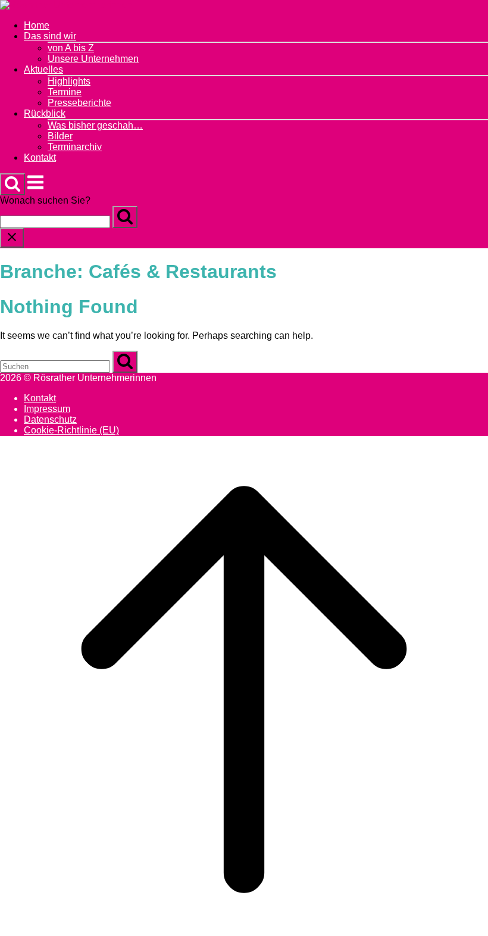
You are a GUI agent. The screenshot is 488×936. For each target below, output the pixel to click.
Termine (65, 92)
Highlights (69, 81)
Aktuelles (43, 69)
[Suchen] (124, 217)
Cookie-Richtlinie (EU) (71, 430)
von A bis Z (71, 48)
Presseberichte (79, 103)
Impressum (47, 409)
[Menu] (35, 188)
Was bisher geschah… (95, 125)
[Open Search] (12, 184)
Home (36, 25)
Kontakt (40, 157)
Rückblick (44, 113)
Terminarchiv (75, 147)
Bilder (60, 136)
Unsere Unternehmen (93, 59)
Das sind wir (50, 36)
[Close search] (12, 238)
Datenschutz (50, 419)
